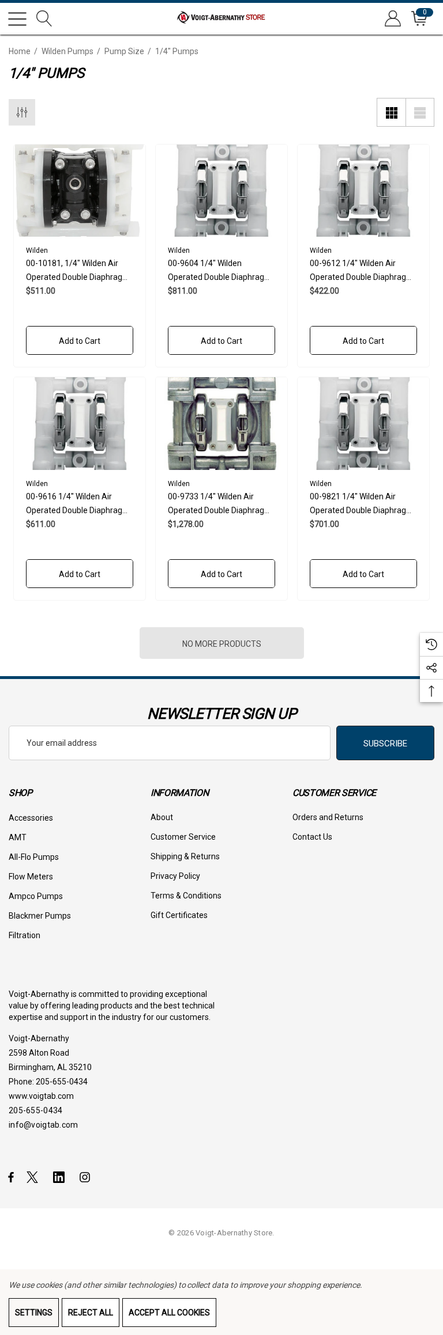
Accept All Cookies (169, 1312)
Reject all (90, 1312)
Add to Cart (79, 341)
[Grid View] (391, 112)
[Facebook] (11, 1177)
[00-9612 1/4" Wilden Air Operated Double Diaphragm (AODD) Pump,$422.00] (363, 191)
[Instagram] (86, 1177)
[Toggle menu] (17, 19)
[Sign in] (392, 18)
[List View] (420, 112)
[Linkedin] (61, 1177)
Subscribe (385, 743)
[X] (35, 1177)
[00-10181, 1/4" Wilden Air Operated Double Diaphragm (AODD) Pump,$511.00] (79, 191)
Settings (33, 1312)
